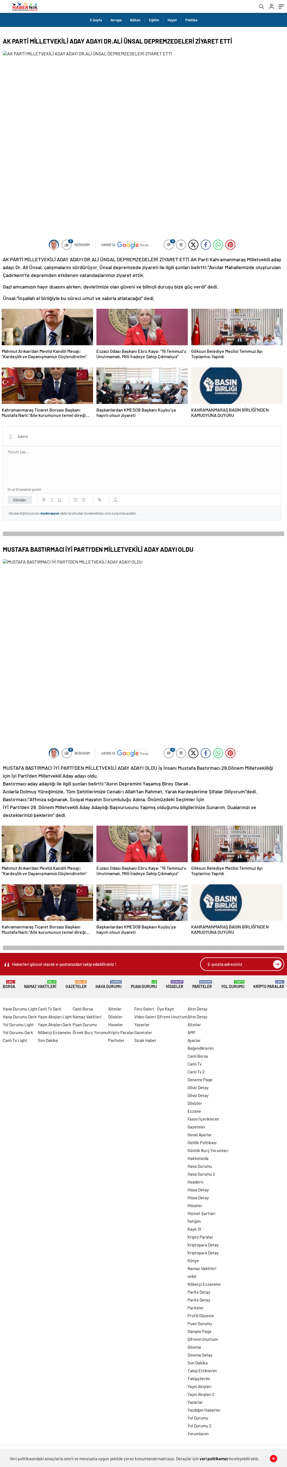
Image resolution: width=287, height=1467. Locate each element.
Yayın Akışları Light (55, 1016)
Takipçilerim (199, 1378)
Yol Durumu (232, 984)
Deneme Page (200, 1079)
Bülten (135, 20)
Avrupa (116, 20)
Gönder (19, 499)
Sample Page (199, 1331)
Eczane (194, 1111)
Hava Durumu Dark (20, 1016)
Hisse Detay (198, 1189)
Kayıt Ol (194, 1229)
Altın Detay (197, 1008)
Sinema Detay (200, 1354)
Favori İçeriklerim (203, 1118)
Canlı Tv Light (15, 1040)
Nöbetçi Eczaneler (54, 1032)
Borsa (9, 984)
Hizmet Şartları (201, 1213)
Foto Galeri (144, 1008)
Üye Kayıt (165, 1008)
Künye (193, 1260)
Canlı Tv (195, 1063)
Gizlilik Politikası (202, 1142)
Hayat (172, 20)
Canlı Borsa (83, 1008)
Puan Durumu (144, 984)
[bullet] (83, 499)
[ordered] (76, 499)
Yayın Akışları (199, 1386)
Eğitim (154, 20)
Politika (191, 20)
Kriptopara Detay (203, 1244)
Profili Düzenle (201, 1315)
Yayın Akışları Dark (54, 1024)
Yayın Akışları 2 (201, 1394)
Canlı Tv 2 (196, 1071)
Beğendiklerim (201, 1048)
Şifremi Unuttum (172, 1016)
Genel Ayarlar (200, 1134)
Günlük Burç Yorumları (208, 1150)
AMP (192, 1032)
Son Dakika (48, 1040)
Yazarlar (142, 1024)
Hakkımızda (198, 1158)
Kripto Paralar (268, 984)
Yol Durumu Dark (18, 1032)
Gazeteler (76, 984)
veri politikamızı (214, 1458)
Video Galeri (145, 1016)
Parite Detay (199, 1292)
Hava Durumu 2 (201, 1174)
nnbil (192, 1276)
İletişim (194, 1221)
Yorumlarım (198, 1433)
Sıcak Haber (145, 1040)
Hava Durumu (109, 984)
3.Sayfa (96, 20)
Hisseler (174, 984)
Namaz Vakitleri (40, 984)
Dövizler (115, 1016)
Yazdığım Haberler (204, 1410)
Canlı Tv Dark (49, 1008)
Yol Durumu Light (18, 1024)
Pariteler (202, 984)
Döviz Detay (198, 1087)
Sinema (194, 1347)
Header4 (195, 1181)
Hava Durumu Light (20, 1008)
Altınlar (115, 1008)
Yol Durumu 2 (199, 1425)
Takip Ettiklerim (202, 1370)
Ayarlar (194, 1040)
